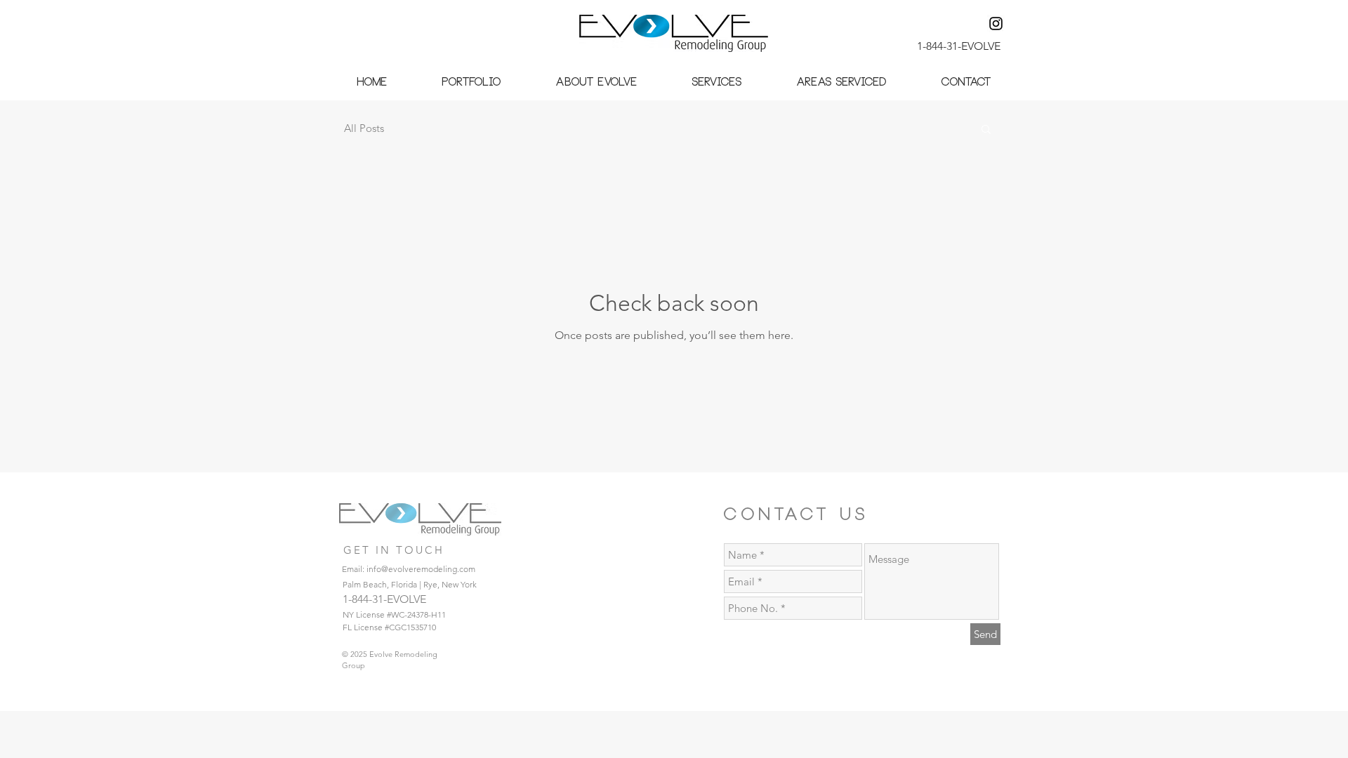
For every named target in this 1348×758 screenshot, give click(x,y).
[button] (472, 83)
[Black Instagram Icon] (996, 23)
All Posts (364, 128)
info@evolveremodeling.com (420, 569)
